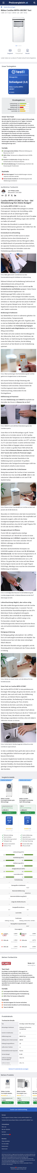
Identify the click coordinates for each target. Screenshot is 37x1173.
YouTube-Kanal (5, 1134)
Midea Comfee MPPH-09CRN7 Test (23, 1117)
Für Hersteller (5, 1143)
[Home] (1, 7)
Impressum (4, 1149)
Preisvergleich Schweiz (8, 1117)
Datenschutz (5, 1146)
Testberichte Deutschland (8, 1120)
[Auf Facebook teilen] (9, 195)
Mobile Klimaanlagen (9, 7)
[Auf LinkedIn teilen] (15, 195)
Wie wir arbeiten (6, 1129)
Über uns (4, 1127)
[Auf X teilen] (11, 195)
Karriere (4, 1132)
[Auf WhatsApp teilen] (5, 195)
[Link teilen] (2, 195)
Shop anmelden (6, 1141)
